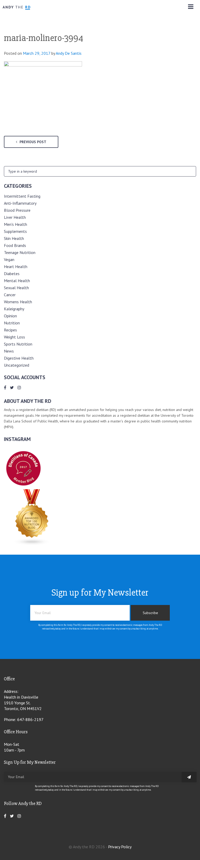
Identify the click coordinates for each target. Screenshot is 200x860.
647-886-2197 (30, 719)
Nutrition (12, 322)
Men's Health (15, 224)
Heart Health (15, 266)
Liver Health (15, 217)
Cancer (10, 294)
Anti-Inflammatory (20, 203)
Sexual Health (16, 287)
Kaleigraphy (14, 308)
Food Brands (15, 245)
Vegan (9, 259)
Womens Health (18, 301)
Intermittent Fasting (22, 196)
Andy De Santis (69, 53)
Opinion (10, 315)
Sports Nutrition (18, 344)
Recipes (10, 329)
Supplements (15, 231)
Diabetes (12, 273)
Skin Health (14, 238)
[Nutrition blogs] (32, 544)
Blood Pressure (17, 210)
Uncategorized (16, 365)
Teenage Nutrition (19, 252)
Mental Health (17, 280)
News (9, 351)
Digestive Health (19, 358)
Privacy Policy (120, 846)
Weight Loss (14, 337)
